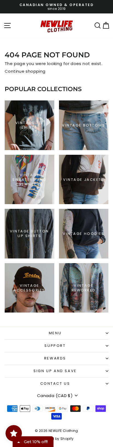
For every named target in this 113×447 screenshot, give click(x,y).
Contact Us (55, 383)
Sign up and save (55, 370)
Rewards (55, 358)
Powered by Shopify (56, 438)
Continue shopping (25, 71)
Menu (55, 333)
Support (55, 345)
